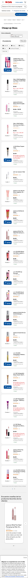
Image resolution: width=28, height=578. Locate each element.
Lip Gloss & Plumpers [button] (14, 48)
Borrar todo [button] (5, 51)
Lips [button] (5, 48)
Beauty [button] (13, 45)
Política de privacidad (10, 576)
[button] (23, 41)
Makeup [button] (22, 45)
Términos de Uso (20, 576)
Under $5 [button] (6, 45)
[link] (19, 63)
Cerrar (25, 557)
